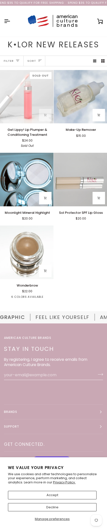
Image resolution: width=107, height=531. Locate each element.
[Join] (99, 374)
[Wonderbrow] (27, 252)
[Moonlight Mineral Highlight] (27, 179)
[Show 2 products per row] (103, 61)
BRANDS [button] (10, 412)
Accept (52, 495)
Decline (52, 507)
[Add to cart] (45, 115)
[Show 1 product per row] (95, 61)
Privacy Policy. (64, 482)
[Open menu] (11, 21)
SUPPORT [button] (11, 426)
